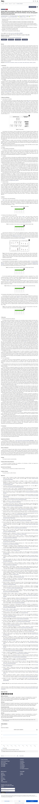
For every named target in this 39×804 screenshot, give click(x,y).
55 (17, 394)
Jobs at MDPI (3, 766)
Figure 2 (23, 238)
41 (25, 346)
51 (15, 384)
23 (19, 321)
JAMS (2, 780)
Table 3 (29, 261)
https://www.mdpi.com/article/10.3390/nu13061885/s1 (25, 440)
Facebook (21, 774)
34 (19, 335)
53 (10, 390)
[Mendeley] (12, 694)
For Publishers (22, 766)
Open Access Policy (4, 763)
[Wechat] (9, 694)
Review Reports (17, 39)
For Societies (22, 767)
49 (25, 382)
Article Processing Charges (5, 761)
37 (24, 341)
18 (8, 91)
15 (5, 91)
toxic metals (20, 62)
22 (23, 158)
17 (7, 91)
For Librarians (22, 764)
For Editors (22, 763)
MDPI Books (3, 774)
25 (4, 322)
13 (5, 356)
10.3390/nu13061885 (19, 3)
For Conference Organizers (24, 768)
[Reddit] (10, 694)
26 (29, 324)
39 (35, 343)
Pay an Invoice (3, 762)
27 (30, 324)
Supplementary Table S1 (14, 180)
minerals (16, 62)
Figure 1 (28, 101)
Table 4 (8, 280)
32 (34, 334)
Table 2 (23, 216)
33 (3, 335)
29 (37, 326)
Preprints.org (3, 775)
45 (19, 369)
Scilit (8, 479)
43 (22, 361)
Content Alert (21, 755)
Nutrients (6, 3)
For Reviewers (22, 762)
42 (17, 353)
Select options (4, 788)
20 (10, 91)
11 (26, 83)
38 (25, 341)
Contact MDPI (3, 764)
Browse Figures (11, 39)
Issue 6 (14, 3)
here (8, 720)
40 (36, 343)
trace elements (11, 62)
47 (28, 373)
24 (35, 321)
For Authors (22, 761)
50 (7, 384)
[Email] (2, 694)
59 (25, 403)
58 (33, 400)
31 (15, 332)
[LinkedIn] (5, 694)
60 (20, 411)
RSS (17, 755)
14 (1, 88)
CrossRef (5, 479)
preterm (34, 62)
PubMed (11, 479)
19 (9, 91)
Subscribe (3, 792)
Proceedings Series (4, 781)
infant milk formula (26, 62)
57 (27, 399)
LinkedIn (21, 773)
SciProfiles (2, 778)
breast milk (7, 62)
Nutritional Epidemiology (16, 37)
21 (2, 142)
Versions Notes (24, 39)
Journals (3, 3)
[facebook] (7, 694)
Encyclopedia (3, 779)
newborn (31, 62)
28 (36, 326)
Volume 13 (10, 3)
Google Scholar (35, 478)
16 (6, 91)
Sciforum (2, 773)
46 (7, 373)
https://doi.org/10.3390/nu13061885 (16, 33)
